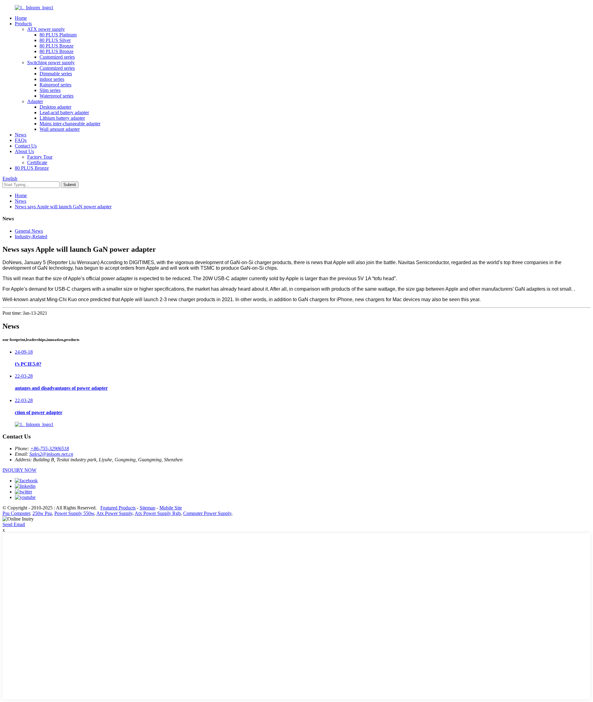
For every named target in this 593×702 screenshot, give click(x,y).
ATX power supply (46, 29)
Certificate (37, 162)
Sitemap (147, 507)
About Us (24, 151)
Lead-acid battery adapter (64, 112)
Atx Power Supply (114, 513)
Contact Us (26, 145)
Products (23, 23)
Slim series (50, 90)
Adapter (35, 101)
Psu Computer (16, 513)
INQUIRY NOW (19, 470)
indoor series (52, 79)
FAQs (21, 140)
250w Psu (42, 513)
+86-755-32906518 (49, 448)
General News (29, 231)
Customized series (57, 57)
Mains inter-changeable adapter (70, 123)
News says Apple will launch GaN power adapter (63, 206)
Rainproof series (55, 84)
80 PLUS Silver (55, 40)
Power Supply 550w (74, 513)
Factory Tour (40, 157)
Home (21, 18)
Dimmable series (56, 73)
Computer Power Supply (207, 513)
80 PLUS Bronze (57, 45)
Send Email (13, 524)
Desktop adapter (55, 107)
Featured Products (118, 507)
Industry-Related (31, 236)
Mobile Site (170, 507)
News (20, 134)
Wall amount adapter (60, 129)
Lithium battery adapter (62, 118)
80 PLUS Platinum (58, 34)
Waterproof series (57, 95)
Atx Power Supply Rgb (158, 513)
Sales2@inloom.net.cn (51, 454)
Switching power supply (51, 62)
